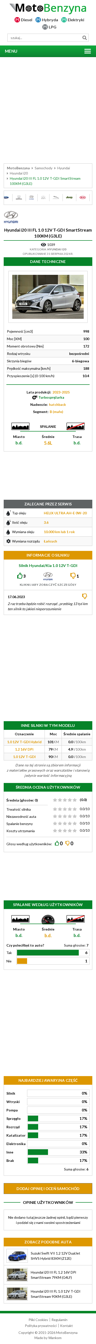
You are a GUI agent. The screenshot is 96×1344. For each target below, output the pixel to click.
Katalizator (16, 1135)
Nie (9, 961)
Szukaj (84, 38)
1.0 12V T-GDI (24, 757)
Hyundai (63, 168)
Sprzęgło (13, 1118)
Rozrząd (13, 1127)
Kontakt (66, 1325)
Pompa (12, 1110)
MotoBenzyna (18, 168)
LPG (52, 26)
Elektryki (76, 19)
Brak (10, 1160)
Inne (9, 1152)
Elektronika (16, 1144)
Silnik (10, 1093)
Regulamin (59, 1320)
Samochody (43, 168)
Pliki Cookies (38, 1320)
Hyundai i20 (19, 173)
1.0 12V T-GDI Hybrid (24, 742)
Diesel (26, 19)
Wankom (55, 1338)
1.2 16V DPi (24, 749)
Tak (9, 953)
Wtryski (13, 1102)
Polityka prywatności (41, 1325)
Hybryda (50, 19)
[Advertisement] (48, 110)
